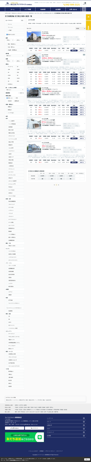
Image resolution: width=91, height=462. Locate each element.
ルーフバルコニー (12, 219)
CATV (10, 322)
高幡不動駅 (78, 23)
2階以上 (10, 374)
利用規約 (42, 451)
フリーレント (12, 169)
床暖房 (10, 294)
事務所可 (11, 145)
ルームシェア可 (12, 184)
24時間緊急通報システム (14, 342)
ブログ (48, 428)
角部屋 (10, 386)
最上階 (10, 380)
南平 (45, 411)
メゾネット (11, 210)
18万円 (70, 175)
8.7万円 (51, 175)
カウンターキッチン (13, 260)
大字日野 (21, 407)
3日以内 (10, 100)
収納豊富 (11, 310)
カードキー (11, 172)
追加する (82, 50)
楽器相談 (11, 127)
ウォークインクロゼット (14, 303)
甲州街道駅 (38, 23)
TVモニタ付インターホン (14, 336)
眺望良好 (11, 163)
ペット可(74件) (38, 400)
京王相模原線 (46, 38)
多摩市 (25, 405)
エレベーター (12, 225)
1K (17, 66)
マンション (10, 27)
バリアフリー (12, 151)
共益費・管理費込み (12, 50)
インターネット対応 (13, 328)
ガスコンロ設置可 (12, 181)
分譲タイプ (11, 157)
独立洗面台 (11, 286)
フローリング (12, 204)
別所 (47, 87)
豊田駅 (29, 23)
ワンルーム (10, 66)
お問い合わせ (73, 9)
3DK (9, 78)
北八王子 (37, 411)
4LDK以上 (10, 84)
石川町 (25, 407)
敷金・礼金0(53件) (47, 400)
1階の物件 (11, 377)
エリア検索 (28, 9)
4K (8, 81)
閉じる (87, 459)
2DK (18, 72)
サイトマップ (59, 451)
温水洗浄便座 (12, 274)
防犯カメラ (11, 348)
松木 (47, 32)
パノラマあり (11, 112)
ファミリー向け (12, 196)
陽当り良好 (11, 130)
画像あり (10, 106)
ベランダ (11, 213)
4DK (18, 81)
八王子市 (44, 32)
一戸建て (10, 30)
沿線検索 (42, 9)
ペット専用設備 (12, 124)
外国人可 (11, 178)
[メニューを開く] (84, 9)
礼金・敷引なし (11, 47)
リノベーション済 (12, 139)
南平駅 (66, 23)
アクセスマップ (50, 432)
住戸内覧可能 (12, 363)
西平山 (51, 407)
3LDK (18, 78)
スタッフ (49, 421)
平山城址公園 (50, 411)
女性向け (11, 193)
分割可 (10, 154)
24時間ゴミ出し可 (13, 360)
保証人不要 (11, 142)
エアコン (11, 291)
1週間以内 (16, 100)
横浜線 (38, 409)
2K (8, 72)
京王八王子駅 (50, 23)
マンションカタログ (34, 451)
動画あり (10, 109)
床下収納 (11, 300)
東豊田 (40, 407)
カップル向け (12, 190)
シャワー (11, 283)
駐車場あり (11, 371)
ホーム (13, 9)
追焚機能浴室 (12, 268)
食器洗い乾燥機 (12, 254)
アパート (10, 24)
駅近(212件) (9, 400)
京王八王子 (32, 411)
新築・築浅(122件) (30, 400)
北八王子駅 (56, 23)
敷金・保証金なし (12, 44)
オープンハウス (12, 175)
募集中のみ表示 (11, 34)
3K (17, 75)
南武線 (65, 409)
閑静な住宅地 (12, 133)
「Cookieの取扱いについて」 (14, 460)
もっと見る (80, 69)
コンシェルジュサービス (14, 366)
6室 (70, 178)
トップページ (50, 418)
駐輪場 (10, 231)
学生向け (11, 187)
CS (9, 316)
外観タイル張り (12, 245)
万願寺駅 (62, 23)
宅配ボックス (12, 339)
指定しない (10, 98)
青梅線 (61, 409)
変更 (22, 20)
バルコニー (11, 216)
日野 (19, 411)
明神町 (44, 407)
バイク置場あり (12, 234)
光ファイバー (12, 325)
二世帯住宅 (11, 166)
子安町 (16, 407)
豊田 (29, 407)
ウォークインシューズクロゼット (14, 307)
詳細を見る (74, 50)
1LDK (18, 69)
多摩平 (47, 407)
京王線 (20, 409)
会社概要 (58, 9)
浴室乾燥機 (11, 271)
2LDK (9, 75)
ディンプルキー (12, 345)
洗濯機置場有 (12, 240)
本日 (17, 98)
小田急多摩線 (56, 409)
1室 (42, 178)
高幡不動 (56, 411)
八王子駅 (44, 23)
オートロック (12, 333)
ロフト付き (11, 207)
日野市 (16, 405)
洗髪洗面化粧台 (12, 280)
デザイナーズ (12, 136)
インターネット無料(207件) (18, 400)
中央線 (16, 409)
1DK (9, 69)
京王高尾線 (43, 409)
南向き (10, 383)
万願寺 (32, 407)
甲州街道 (23, 411)
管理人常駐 (11, 160)
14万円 (61, 175)
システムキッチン (12, 257)
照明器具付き (12, 228)
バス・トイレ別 (12, 265)
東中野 (47, 142)
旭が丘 (36, 407)
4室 (61, 178)
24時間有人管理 (12, 354)
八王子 (27, 411)
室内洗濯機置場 (12, 201)
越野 (47, 118)
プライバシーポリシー (50, 451)
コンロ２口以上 (12, 251)
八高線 (24, 409)
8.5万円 (42, 175)
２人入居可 (11, 148)
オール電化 (11, 222)
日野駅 (33, 23)
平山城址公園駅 (72, 23)
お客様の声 (49, 425)
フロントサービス (12, 357)
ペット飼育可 (12, 121)
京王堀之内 (52, 38)
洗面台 (10, 277)
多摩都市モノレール (31, 409)
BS (9, 319)
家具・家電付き (12, 237)
